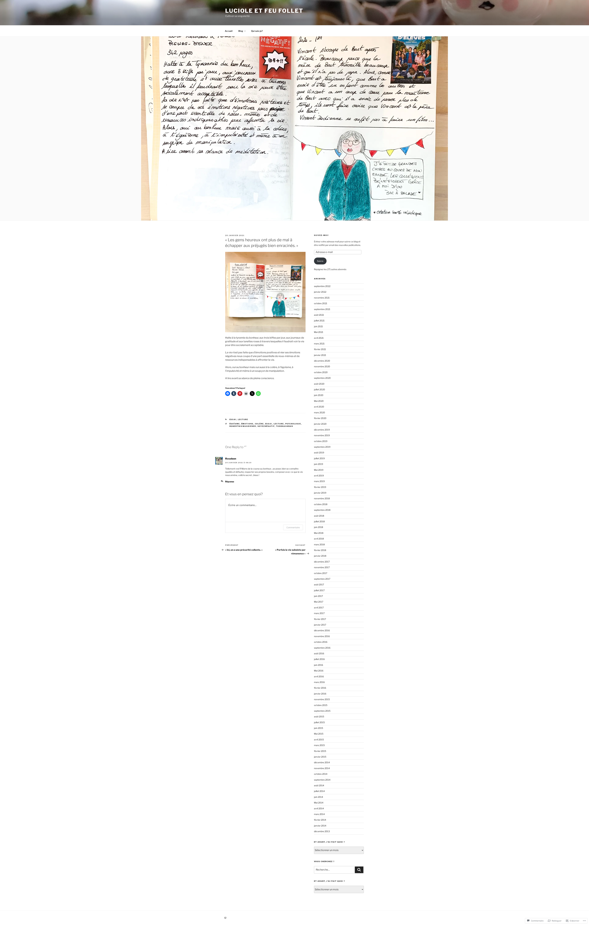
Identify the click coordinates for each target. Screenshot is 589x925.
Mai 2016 (318, 670)
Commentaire (293, 527)
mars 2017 (319, 613)
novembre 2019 (322, 435)
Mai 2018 (318, 533)
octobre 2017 (320, 573)
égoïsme (234, 424)
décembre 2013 (322, 831)
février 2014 (320, 819)
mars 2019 (319, 481)
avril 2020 (319, 406)
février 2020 (320, 418)
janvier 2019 (320, 492)
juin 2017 (318, 596)
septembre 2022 (322, 286)
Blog (240, 31)
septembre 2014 (322, 779)
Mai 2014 (318, 802)
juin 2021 (318, 326)
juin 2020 (318, 395)
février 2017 (320, 619)
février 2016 (320, 687)
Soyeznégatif (266, 426)
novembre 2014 (322, 768)
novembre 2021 (322, 297)
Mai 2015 (318, 733)
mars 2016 (319, 682)
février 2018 (320, 550)
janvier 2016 (320, 693)
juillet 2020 (319, 389)
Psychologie (293, 424)
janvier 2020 (320, 424)
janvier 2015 (320, 756)
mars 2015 (319, 745)
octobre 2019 (320, 441)
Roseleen (230, 458)
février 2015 (320, 751)
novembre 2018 (322, 498)
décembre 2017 (322, 561)
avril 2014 (319, 808)
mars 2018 (319, 544)
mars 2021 (319, 343)
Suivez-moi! (321, 235)
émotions (247, 424)
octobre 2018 (320, 504)
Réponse (229, 481)
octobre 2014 (320, 774)
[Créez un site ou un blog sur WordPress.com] (225, 918)
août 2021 (319, 315)
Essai (233, 419)
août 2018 (319, 515)
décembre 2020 (322, 360)
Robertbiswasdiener (242, 426)
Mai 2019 (318, 470)
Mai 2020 (319, 401)
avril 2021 (319, 338)
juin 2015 (318, 728)
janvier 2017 (320, 624)
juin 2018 (318, 527)
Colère (259, 424)
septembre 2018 (322, 510)
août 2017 (319, 584)
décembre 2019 (322, 429)
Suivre (320, 261)
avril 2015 (319, 739)
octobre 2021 (320, 303)
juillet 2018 (319, 521)
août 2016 (319, 653)
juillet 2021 (319, 320)
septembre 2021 (322, 309)
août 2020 (319, 383)
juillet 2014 (319, 791)
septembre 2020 (322, 378)
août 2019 (319, 452)
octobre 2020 (321, 372)
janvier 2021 (320, 355)
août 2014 (319, 785)
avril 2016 (319, 676)
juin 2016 (318, 665)
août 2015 (319, 716)
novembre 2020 (322, 366)
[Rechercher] (359, 870)
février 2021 (320, 349)
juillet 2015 (319, 722)
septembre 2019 (322, 447)
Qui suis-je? (257, 31)
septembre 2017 (322, 579)
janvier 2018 (320, 556)
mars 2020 (319, 412)
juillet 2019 (319, 458)
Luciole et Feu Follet (264, 10)
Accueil (229, 31)
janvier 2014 (320, 825)
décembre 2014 (322, 762)
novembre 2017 (322, 567)
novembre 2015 (322, 699)
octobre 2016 (320, 642)
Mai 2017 (318, 601)
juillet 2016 (319, 659)
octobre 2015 (320, 705)
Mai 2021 (318, 332)
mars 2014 (319, 814)
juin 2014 (318, 797)
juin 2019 (318, 464)
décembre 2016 (322, 630)
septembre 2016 (322, 647)
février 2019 (320, 487)
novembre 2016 (322, 636)
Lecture (243, 419)
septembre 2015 (322, 711)
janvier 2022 (320, 292)
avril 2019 (319, 475)
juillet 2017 (319, 590)
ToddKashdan (284, 426)
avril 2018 (319, 538)
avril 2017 (319, 607)
